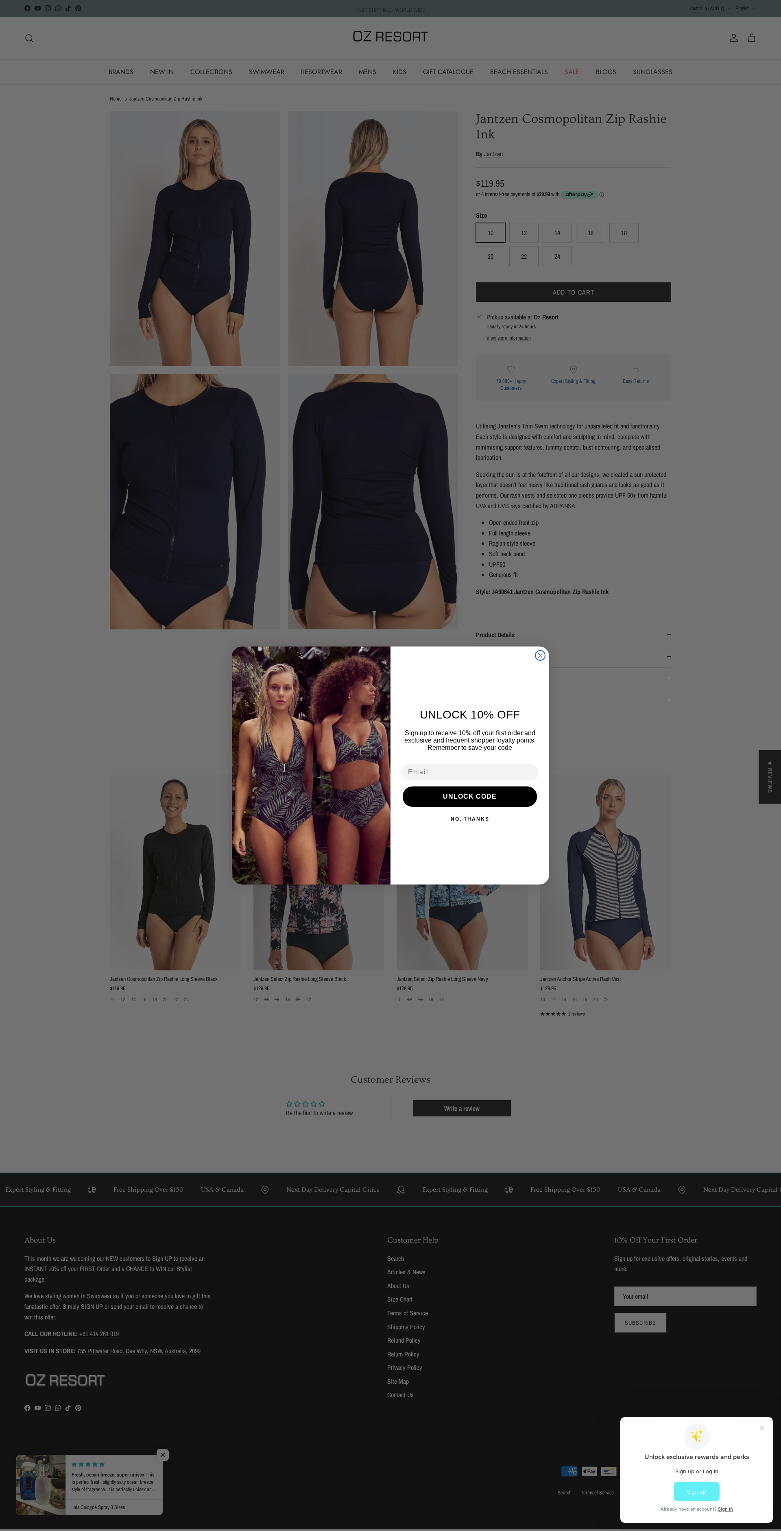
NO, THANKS (470, 819)
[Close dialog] (540, 655)
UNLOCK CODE (470, 796)
